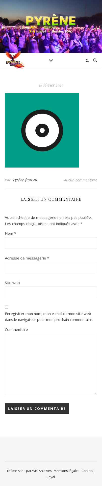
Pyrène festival (25, 179)
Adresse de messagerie (27, 258)
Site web (12, 282)
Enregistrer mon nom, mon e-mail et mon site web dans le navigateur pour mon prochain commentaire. (49, 316)
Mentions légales (66, 470)
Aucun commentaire (80, 179)
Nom (10, 233)
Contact (87, 470)
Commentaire (16, 329)
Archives (45, 470)
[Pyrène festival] (51, 23)
